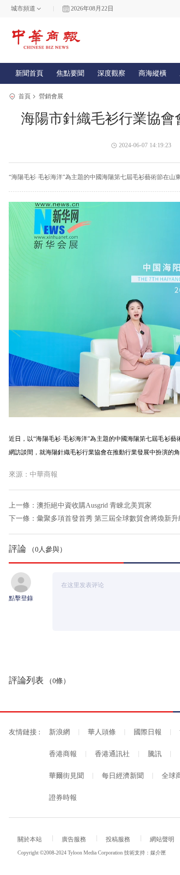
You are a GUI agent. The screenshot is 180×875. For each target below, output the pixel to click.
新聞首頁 (29, 73)
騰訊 (155, 753)
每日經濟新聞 (123, 775)
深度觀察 (111, 73)
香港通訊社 (112, 753)
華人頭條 (102, 732)
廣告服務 (74, 839)
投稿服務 (118, 839)
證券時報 (63, 797)
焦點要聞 (70, 73)
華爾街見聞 (66, 775)
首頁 (24, 96)
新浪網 (59, 732)
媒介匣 (158, 853)
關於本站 (29, 839)
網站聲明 (162, 839)
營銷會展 (51, 96)
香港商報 (63, 753)
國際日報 (148, 732)
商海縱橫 (152, 73)
